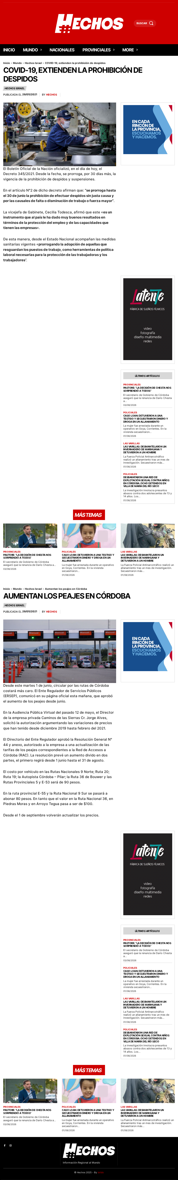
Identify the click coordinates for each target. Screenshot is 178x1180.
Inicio (6, 63)
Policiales (130, 412)
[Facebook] (4, 1145)
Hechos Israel (33, 63)
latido (101, 1172)
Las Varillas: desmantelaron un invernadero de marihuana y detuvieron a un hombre (144, 449)
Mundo (17, 63)
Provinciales (132, 384)
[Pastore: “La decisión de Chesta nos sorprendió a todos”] (30, 536)
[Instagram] (10, 1145)
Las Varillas (131, 443)
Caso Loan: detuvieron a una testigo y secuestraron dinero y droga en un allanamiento (145, 418)
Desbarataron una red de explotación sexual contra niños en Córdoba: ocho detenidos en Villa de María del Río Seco (146, 482)
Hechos (51, 94)
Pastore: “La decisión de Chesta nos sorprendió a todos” (147, 389)
